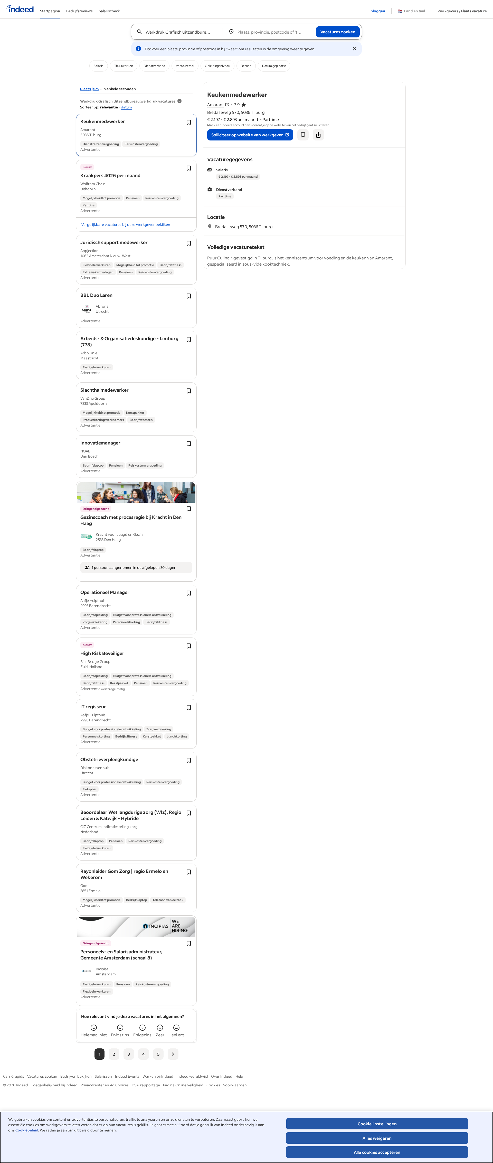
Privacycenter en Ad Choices (105, 1085)
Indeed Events (127, 1076)
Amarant (215, 104)
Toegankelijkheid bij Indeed (54, 1085)
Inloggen (377, 10)
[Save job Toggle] (188, 122)
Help (239, 1076)
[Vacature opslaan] (303, 134)
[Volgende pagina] (173, 1054)
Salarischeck (109, 10)
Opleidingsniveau (217, 66)
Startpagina (50, 10)
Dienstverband (154, 66)
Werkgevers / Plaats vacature (462, 10)
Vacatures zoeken (42, 1076)
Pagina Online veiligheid (183, 1085)
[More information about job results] (179, 101)
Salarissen (103, 1076)
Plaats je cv (89, 88)
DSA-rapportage (146, 1085)
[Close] (354, 48)
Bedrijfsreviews (79, 10)
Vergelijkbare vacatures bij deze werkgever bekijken (125, 224)
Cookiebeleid (26, 1130)
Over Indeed (221, 1076)
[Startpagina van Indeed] (20, 9)
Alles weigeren (377, 1138)
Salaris (98, 66)
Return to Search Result (371, 85)
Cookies (213, 1085)
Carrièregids (13, 1076)
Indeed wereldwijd (192, 1076)
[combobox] (179, 31)
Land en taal (411, 10)
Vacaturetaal (185, 66)
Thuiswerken (123, 66)
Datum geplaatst (274, 66)
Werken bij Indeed (158, 1076)
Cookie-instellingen (377, 1123)
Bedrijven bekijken (76, 1076)
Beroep (246, 66)
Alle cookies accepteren (377, 1152)
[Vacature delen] (318, 134)
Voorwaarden (235, 1085)
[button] (102, 121)
